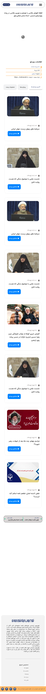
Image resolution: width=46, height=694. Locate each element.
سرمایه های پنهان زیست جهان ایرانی (25, 129)
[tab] (35, 87)
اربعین (33, 74)
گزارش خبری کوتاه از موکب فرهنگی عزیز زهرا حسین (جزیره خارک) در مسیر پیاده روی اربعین (24, 337)
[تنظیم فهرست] (40, 4)
